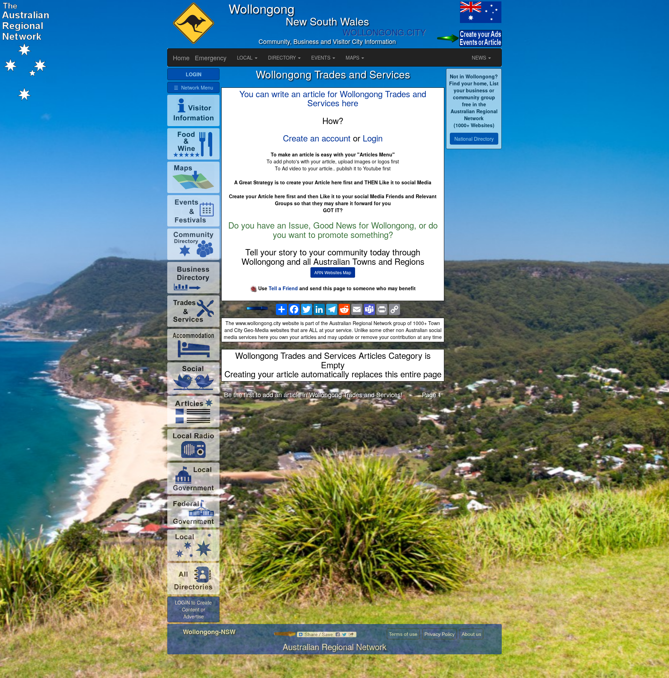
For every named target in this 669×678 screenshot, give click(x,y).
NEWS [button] (479, 57)
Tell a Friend (283, 288)
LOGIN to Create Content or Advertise (193, 609)
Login (373, 138)
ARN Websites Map (332, 272)
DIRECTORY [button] (282, 57)
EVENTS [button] (321, 57)
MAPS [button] (353, 57)
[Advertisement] (332, 459)
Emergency (210, 57)
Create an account (317, 138)
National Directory (474, 138)
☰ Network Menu (193, 87)
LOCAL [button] (245, 57)
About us (471, 634)
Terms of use (403, 634)
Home (181, 57)
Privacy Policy (439, 634)
